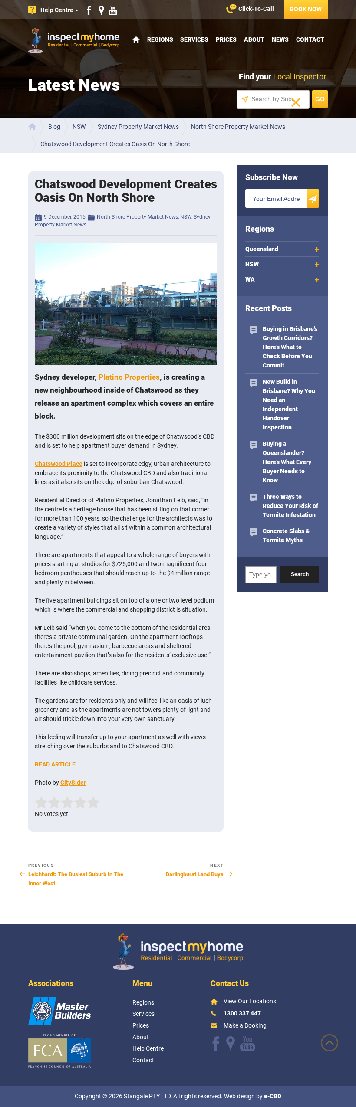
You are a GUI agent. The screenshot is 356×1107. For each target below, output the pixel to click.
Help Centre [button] (56, 10)
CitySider (73, 782)
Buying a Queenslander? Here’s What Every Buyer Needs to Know (287, 462)
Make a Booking (245, 1025)
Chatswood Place (58, 463)
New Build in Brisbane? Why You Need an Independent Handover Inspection (289, 404)
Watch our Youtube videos (113, 10)
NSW (185, 217)
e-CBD (272, 1096)
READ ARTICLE (55, 764)
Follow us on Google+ (230, 1043)
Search (300, 574)
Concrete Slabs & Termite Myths (286, 535)
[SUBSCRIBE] (313, 198)
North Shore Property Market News (137, 217)
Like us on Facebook (89, 10)
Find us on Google (101, 10)
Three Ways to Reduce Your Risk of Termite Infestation (290, 505)
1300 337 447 (242, 1013)
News (280, 39)
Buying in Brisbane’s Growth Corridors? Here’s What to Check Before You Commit (290, 347)
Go (320, 98)
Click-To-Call (256, 8)
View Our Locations (250, 1001)
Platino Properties (129, 377)
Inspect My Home (73, 40)
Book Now (306, 9)
